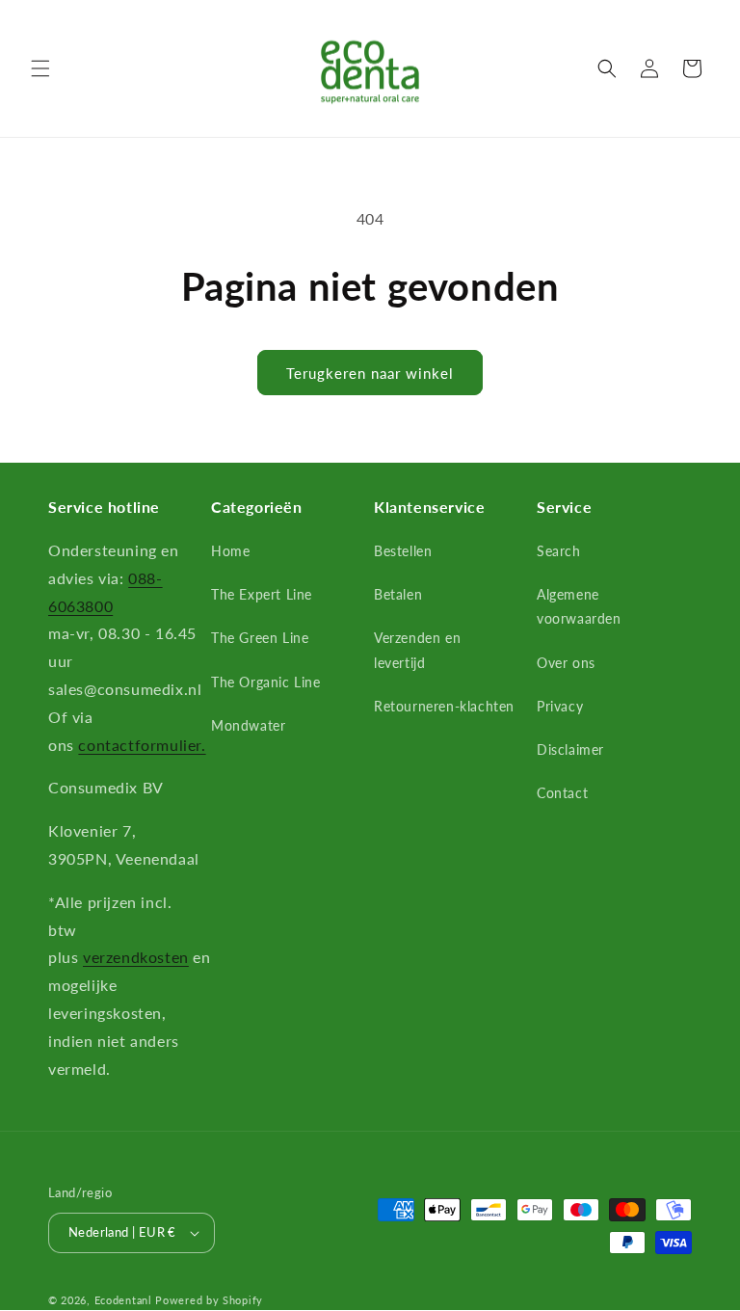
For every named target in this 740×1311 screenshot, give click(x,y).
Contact (562, 793)
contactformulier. (141, 745)
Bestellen (403, 551)
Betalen (398, 594)
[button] (40, 68)
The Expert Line (261, 594)
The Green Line (259, 637)
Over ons (566, 663)
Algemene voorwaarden (579, 606)
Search (559, 551)
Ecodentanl (123, 1300)
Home (230, 551)
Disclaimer (570, 749)
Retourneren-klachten (444, 706)
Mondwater (248, 725)
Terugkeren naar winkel (370, 373)
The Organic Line (266, 682)
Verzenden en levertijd (417, 649)
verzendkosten (136, 957)
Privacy (560, 706)
